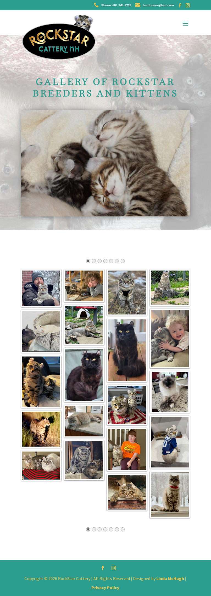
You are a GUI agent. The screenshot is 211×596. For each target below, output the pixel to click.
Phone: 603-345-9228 (116, 5)
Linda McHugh (170, 578)
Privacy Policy (105, 587)
